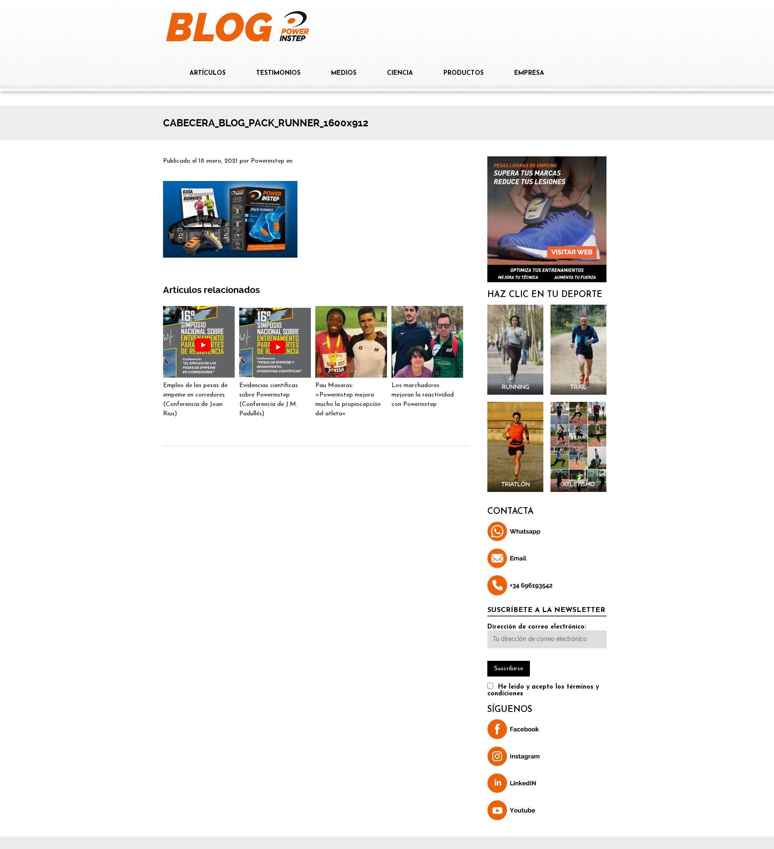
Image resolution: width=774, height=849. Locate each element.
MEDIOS (344, 73)
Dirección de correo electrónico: (536, 627)
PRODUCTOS (463, 73)
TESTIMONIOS (278, 73)
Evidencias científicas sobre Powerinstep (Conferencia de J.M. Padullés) (268, 399)
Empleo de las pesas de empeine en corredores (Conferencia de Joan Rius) (195, 399)
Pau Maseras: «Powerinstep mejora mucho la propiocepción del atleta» (348, 399)
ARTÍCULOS (207, 73)
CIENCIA (400, 73)
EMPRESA (529, 73)
